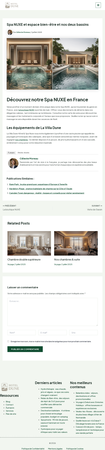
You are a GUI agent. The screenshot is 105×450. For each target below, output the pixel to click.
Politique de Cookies (74, 448)
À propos (11, 153)
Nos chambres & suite (67, 259)
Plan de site (11, 414)
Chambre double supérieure (23, 259)
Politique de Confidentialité (33, 448)
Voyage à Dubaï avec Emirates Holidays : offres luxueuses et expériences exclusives (89, 405)
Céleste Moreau (29, 158)
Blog (8, 401)
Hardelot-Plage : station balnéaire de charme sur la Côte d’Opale (40, 188)
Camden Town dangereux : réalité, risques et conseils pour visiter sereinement (46, 193)
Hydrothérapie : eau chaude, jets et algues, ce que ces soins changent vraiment (55, 392)
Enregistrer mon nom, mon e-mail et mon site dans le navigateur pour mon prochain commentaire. (51, 341)
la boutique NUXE (26, 110)
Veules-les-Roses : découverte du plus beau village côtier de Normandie (90, 414)
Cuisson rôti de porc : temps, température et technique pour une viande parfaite (90, 430)
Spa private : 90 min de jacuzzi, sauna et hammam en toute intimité (54, 422)
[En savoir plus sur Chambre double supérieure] (29, 243)
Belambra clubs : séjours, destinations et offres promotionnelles (87, 396)
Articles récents (23, 153)
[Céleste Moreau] (13, 163)
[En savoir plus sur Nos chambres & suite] (76, 243)
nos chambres (21, 139)
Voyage (10, 264)
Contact (9, 404)
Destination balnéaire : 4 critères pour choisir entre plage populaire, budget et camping (55, 413)
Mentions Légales (55, 448)
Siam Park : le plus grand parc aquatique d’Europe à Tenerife (38, 184)
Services (10, 410)
